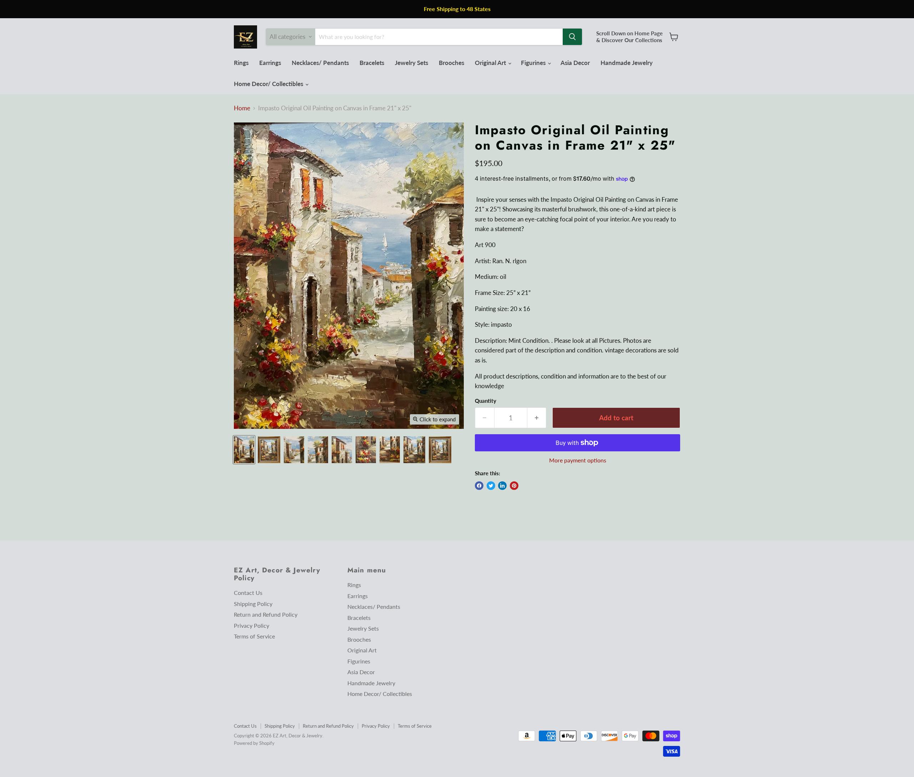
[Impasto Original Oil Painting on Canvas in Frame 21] (244, 450)
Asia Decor (575, 62)
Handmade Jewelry (627, 62)
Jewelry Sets (411, 62)
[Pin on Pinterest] (514, 485)
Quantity (485, 401)
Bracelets (372, 62)
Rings (241, 62)
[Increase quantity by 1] (537, 417)
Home (242, 108)
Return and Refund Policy (265, 614)
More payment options (577, 460)
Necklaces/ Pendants (320, 62)
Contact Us (248, 592)
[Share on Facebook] (479, 485)
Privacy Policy (251, 625)
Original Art (491, 62)
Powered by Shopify (254, 743)
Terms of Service (254, 636)
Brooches (451, 62)
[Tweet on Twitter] (491, 485)
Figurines (534, 62)
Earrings (270, 62)
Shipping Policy (253, 603)
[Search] (572, 37)
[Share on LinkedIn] (502, 485)
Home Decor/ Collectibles (269, 83)
